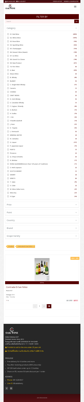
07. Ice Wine (14, 56)
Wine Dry (13, 193)
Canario (13, 88)
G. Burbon (13, 110)
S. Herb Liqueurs (16, 168)
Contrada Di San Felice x (26, 246)
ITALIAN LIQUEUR (16, 121)
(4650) (75, 34)
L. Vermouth (14, 131)
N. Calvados (14, 139)
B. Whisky (13, 77)
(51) (75, 84)
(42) (75, 117)
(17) (75, 160)
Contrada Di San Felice (16, 287)
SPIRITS (12, 178)
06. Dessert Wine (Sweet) (18, 52)
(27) (75, 193)
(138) (75, 52)
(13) (75, 110)
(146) (75, 59)
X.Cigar (12, 196)
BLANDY (13, 81)
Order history (57, 1)
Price (9, 204)
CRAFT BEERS (14, 95)
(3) (76, 74)
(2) (76, 153)
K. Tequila (13, 128)
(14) (75, 121)
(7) (76, 149)
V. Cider (12, 186)
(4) (76, 56)
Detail (42, 283)
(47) (75, 189)
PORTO (12, 149)
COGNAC (13, 92)
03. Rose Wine (15, 41)
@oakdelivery (11, 1)
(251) (75, 63)
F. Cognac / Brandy (16, 106)
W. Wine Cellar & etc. (17, 189)
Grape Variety (13, 236)
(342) (75, 45)
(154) (75, 48)
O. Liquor (13, 142)
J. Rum (12, 124)
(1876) (75, 38)
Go (77, 21)
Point (9, 212)
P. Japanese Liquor (16, 146)
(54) (75, 196)
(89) (75, 77)
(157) (75, 142)
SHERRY (12, 175)
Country (11, 220)
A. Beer (12, 70)
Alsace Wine (14, 74)
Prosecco (13, 153)
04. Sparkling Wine (16, 45)
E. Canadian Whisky (17, 103)
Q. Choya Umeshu (16, 157)
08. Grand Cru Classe (17, 59)
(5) (76, 81)
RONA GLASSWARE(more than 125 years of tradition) (29, 164)
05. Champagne (15, 49)
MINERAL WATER (16, 135)
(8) (76, 178)
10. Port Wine (14, 67)
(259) (75, 70)
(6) (76, 66)
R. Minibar (13, 160)
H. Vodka (13, 113)
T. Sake (12, 182)
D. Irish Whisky (15, 99)
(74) (75, 113)
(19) (75, 146)
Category (11, 28)
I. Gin (12, 117)
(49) (75, 106)
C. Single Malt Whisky (17, 85)
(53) (75, 128)
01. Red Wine (14, 34)
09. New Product (16, 63)
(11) (75, 164)
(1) (76, 88)
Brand (10, 228)
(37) (75, 124)
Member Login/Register (71, 1)
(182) (75, 41)
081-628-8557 (21, 1)
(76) (75, 182)
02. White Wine (15, 38)
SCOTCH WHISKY (16, 171)
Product (11, 246)
